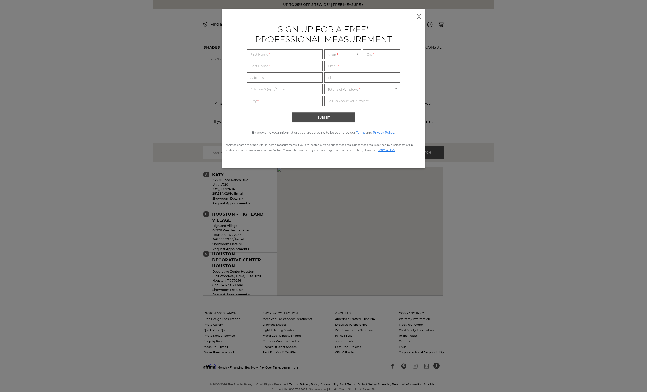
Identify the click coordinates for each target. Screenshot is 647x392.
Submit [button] (324, 117)
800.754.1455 (386, 150)
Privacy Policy (383, 132)
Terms (360, 132)
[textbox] (285, 54)
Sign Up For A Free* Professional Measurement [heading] (323, 34)
